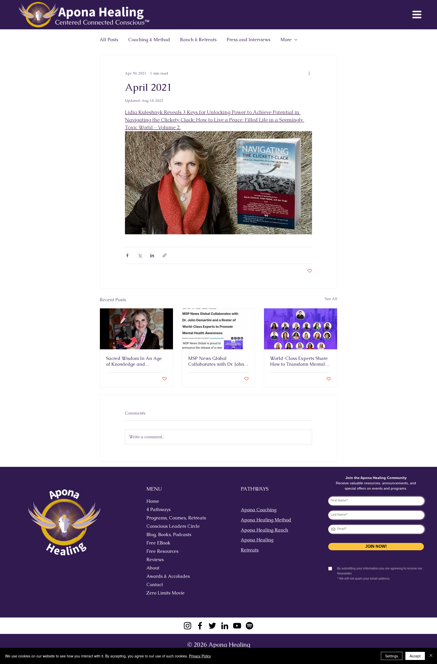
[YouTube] (237, 626)
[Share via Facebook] (127, 255)
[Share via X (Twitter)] (139, 255)
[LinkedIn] (225, 626)
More (286, 39)
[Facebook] (200, 626)
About (152, 568)
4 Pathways (158, 509)
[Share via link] (164, 255)
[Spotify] (249, 626)
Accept (415, 655)
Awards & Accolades (168, 576)
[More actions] (309, 73)
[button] (417, 14)
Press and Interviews (248, 39)
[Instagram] (187, 626)
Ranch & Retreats (198, 39)
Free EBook (158, 543)
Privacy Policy (200, 655)
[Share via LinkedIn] (152, 255)
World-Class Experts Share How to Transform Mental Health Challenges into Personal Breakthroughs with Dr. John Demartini (299, 361)
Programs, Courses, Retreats (172, 518)
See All (331, 298)
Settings (391, 655)
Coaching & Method (149, 39)
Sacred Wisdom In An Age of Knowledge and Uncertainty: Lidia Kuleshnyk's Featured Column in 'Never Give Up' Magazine (134, 361)
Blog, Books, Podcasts (168, 534)
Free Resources (162, 551)
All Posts (109, 39)
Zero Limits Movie (165, 593)
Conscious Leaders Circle (172, 526)
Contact (154, 584)
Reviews (155, 559)
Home (152, 501)
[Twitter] (212, 626)
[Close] (431, 656)
